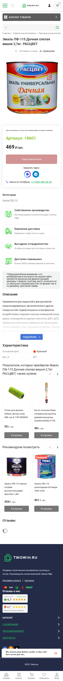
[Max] (27, 174)
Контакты (29, 580)
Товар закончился (32, 159)
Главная (7, 33)
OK (55, 653)
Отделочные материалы (24, 33)
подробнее (30, 336)
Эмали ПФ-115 (10, 200)
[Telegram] (35, 174)
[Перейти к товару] (31, 86)
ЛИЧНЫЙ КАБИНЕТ (13, 631)
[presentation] (50, 374)
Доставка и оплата (12, 580)
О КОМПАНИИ (10, 624)
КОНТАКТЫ (9, 637)
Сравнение (49, 51)
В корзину (16, 435)
